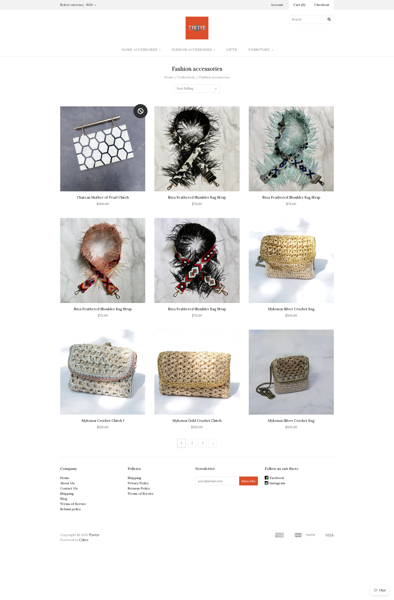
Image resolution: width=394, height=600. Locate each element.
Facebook (277, 478)
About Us (67, 483)
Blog (63, 499)
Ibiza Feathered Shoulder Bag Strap (197, 197)
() (299, 5)
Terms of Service (73, 504)
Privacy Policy (138, 483)
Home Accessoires (139, 50)
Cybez (83, 540)
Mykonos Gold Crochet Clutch (197, 420)
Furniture (259, 50)
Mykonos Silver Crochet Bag (291, 309)
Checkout (321, 5)
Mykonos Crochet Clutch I (102, 420)
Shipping (67, 494)
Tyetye (94, 535)
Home (169, 77)
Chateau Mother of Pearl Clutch (103, 197)
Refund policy (70, 509)
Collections (186, 77)
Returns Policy (139, 488)
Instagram (277, 483)
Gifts (231, 50)
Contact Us (69, 488)
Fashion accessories (192, 50)
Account (277, 5)
